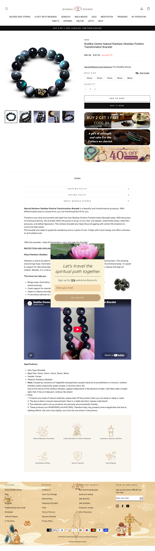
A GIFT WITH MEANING (46, 17)
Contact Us (46, 490)
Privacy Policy (47, 521)
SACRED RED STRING (20, 17)
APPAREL (67, 21)
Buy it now (117, 106)
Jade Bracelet (84, 499)
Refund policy (77, 195)
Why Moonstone (85, 512)
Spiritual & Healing (86, 494)
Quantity (90, 84)
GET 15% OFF (77, 297)
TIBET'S (55, 21)
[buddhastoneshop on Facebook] (122, 506)
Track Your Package (49, 494)
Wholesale (9, 512)
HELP (100, 21)
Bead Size (90, 73)
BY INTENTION (139, 17)
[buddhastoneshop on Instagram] (117, 506)
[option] (77, 28)
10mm (89, 78)
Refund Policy (47, 499)
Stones (7, 499)
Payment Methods (49, 516)
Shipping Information (50, 503)
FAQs (44, 508)
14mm (109, 78)
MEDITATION (107, 17)
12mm (99, 78)
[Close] (102, 246)
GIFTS (91, 21)
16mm (119, 78)
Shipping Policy (77, 189)
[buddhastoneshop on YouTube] (127, 506)
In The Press (9, 521)
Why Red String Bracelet (88, 490)
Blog (6, 494)
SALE (94, 17)
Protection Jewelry (86, 508)
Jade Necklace (84, 503)
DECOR (80, 21)
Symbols (8, 503)
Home (86, 40)
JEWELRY (66, 17)
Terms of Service (48, 512)
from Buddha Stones (107, 67)
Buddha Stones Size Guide (15, 508)
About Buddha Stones (77, 201)
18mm (129, 78)
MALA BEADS (81, 17)
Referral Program (11, 516)
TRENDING (122, 17)
